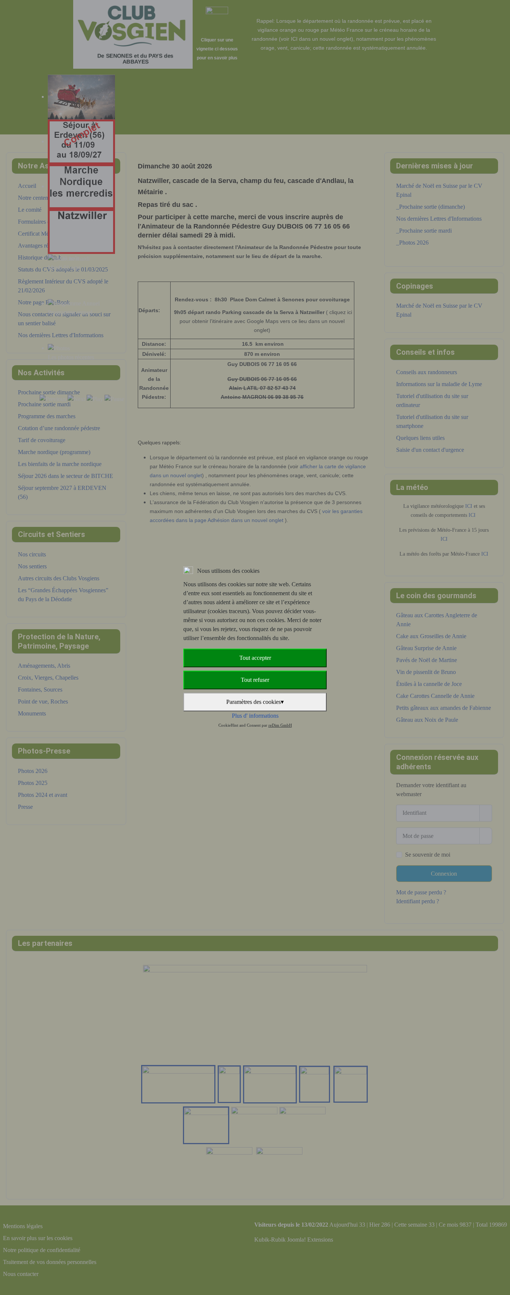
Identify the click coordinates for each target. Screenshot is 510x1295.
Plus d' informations (255, 715)
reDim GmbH (280, 725)
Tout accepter (255, 658)
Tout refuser (255, 680)
